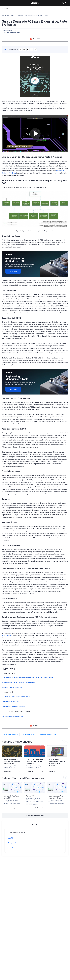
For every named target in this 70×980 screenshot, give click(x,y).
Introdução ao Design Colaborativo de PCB (16, 696)
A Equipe (10, 837)
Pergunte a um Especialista (47, 734)
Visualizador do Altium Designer (12, 687)
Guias (6, 8)
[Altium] (35, 3)
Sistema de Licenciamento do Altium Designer (39, 677)
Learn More (13, 389)
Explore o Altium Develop (10, 734)
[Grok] (35, 49)
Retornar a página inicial (36, 815)
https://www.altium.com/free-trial (12, 717)
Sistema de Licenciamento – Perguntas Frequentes (18, 682)
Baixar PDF (36, 39)
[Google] (31, 49)
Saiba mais (13, 271)
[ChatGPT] (20, 49)
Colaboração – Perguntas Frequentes (14, 706)
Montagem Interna (13, 843)
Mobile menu (4, 3)
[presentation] (66, 777)
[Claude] (27, 49)
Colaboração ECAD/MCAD (10, 701)
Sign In (64, 3)
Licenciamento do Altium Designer (13, 677)
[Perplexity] (24, 49)
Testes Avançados (13, 848)
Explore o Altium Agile (29, 734)
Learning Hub (5, 15)
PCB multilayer (6, 635)
